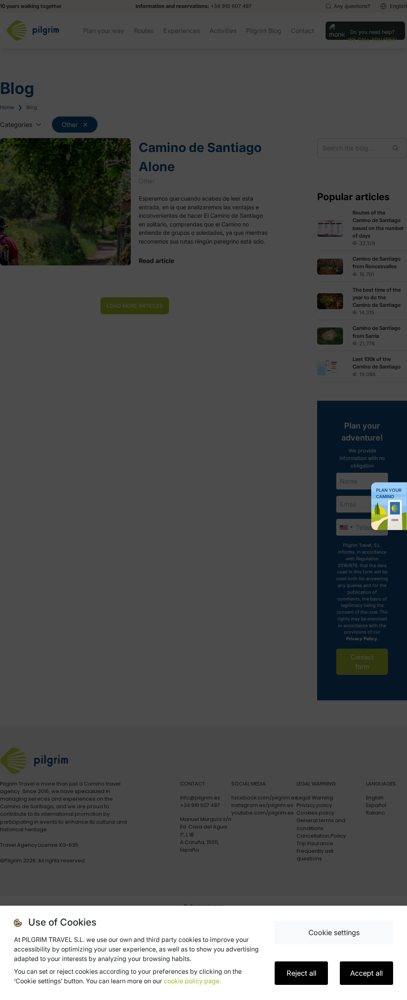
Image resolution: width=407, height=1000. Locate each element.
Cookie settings (334, 932)
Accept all (366, 973)
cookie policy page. (192, 981)
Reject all (301, 973)
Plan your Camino (388, 493)
